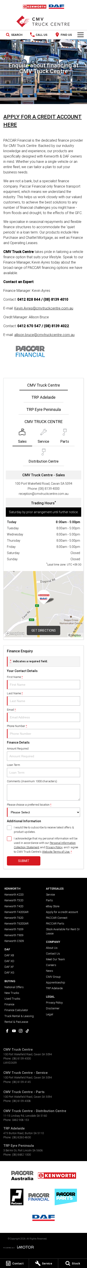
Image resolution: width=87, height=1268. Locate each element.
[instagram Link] (20, 1031)
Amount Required (18, 748)
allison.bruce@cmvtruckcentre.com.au (44, 334)
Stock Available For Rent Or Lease (63, 931)
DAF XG (9, 972)
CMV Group (53, 977)
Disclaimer (53, 1008)
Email (11, 710)
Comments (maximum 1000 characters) (32, 781)
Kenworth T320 (13, 900)
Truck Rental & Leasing (19, 1016)
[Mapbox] (15, 633)
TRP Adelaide (43, 397)
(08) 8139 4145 (21, 1082)
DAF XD (9, 961)
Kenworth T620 (13, 918)
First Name (15, 677)
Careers (51, 965)
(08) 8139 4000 (49, 489)
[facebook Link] (7, 1031)
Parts (49, 900)
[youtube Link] (14, 1031)
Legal (49, 1014)
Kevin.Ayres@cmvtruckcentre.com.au (43, 308)
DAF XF (9, 967)
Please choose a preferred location (29, 805)
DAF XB (9, 955)
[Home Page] (43, 6)
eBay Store (52, 906)
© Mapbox (74, 635)
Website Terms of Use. (56, 852)
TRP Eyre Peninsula (43, 409)
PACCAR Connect (56, 918)
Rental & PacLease (16, 1022)
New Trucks (11, 993)
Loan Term (13, 765)
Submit (23, 861)
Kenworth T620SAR (16, 923)
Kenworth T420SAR (16, 912)
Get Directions (43, 630)
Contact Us (53, 953)
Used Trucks (12, 998)
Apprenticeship (55, 982)
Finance (9, 1004)
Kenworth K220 (13, 894)
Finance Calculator (16, 1010)
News (49, 971)
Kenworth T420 (13, 906)
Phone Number (17, 726)
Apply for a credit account (62, 912)
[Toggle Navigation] (80, 34)
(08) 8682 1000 (21, 1154)
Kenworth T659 (13, 929)
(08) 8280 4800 (21, 1137)
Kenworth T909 (13, 935)
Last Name (15, 693)
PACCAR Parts (55, 923)
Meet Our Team (55, 959)
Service (50, 894)
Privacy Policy (54, 847)
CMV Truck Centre (43, 385)
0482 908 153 (20, 1120)
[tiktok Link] (27, 1031)
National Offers (14, 987)
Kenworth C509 (14, 941)
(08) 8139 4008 (21, 1101)
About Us (52, 948)
